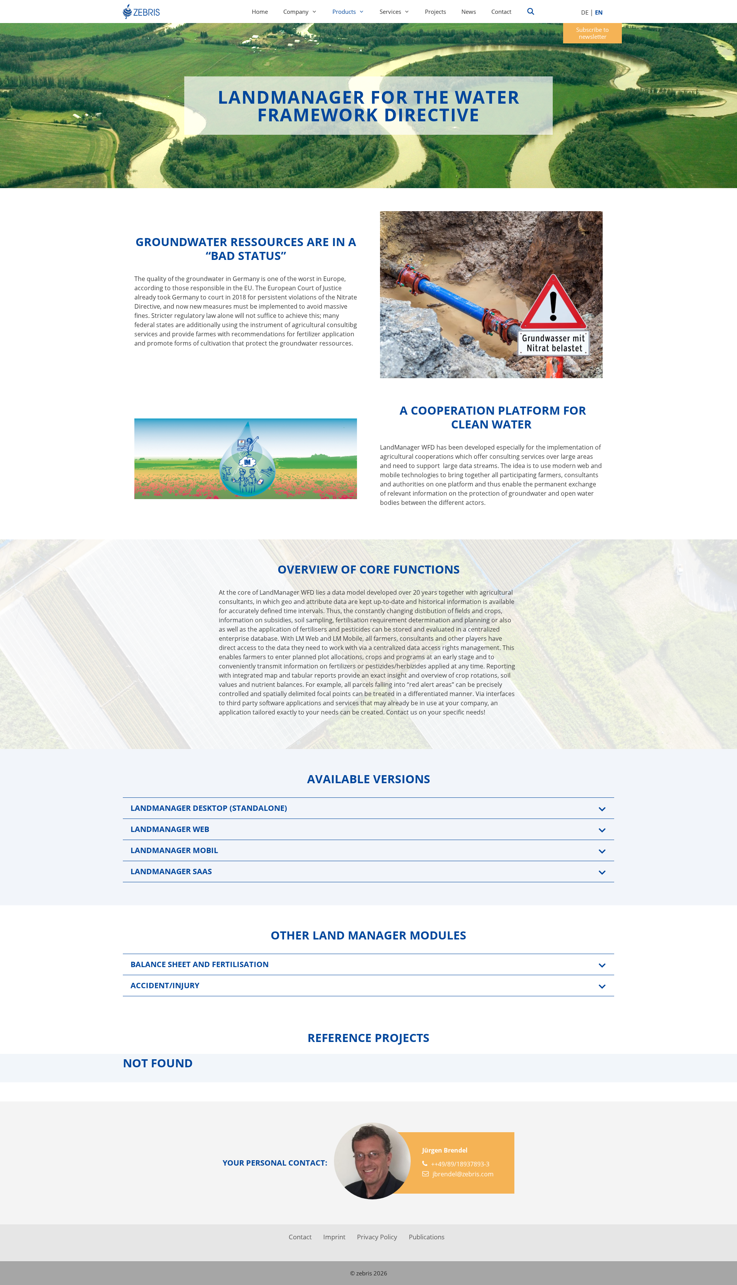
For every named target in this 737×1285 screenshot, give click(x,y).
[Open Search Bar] (531, 11)
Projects (435, 11)
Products (344, 11)
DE (584, 12)
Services (390, 11)
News (468, 11)
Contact (501, 11)
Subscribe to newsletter (592, 33)
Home (260, 11)
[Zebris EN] (143, 11)
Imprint (334, 1236)
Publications (427, 1236)
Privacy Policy (377, 1236)
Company (296, 11)
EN (599, 12)
